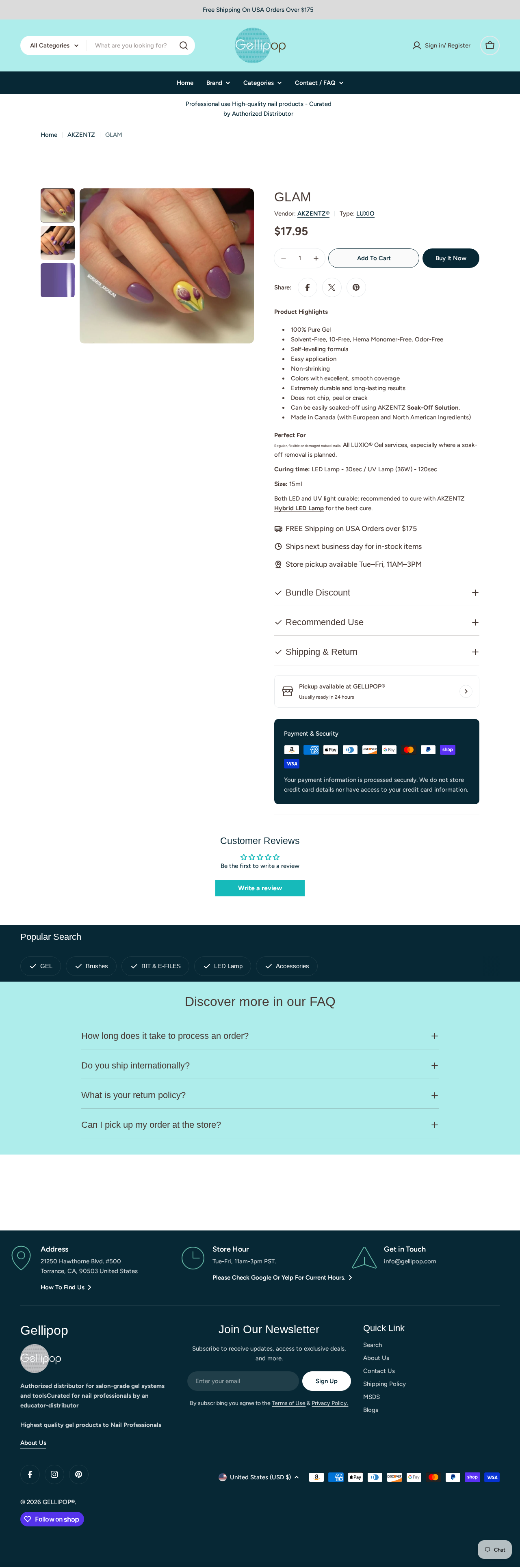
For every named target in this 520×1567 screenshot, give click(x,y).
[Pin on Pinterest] (356, 287)
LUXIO (365, 213)
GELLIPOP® (59, 1502)
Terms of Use (289, 1403)
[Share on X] (332, 287)
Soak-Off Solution (433, 407)
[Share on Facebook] (307, 287)
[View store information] (465, 691)
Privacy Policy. (330, 1403)
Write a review (260, 888)
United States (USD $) (260, 1477)
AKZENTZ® (313, 213)
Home (49, 134)
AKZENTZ (81, 134)
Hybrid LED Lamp (299, 508)
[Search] (183, 45)
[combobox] (107, 45)
